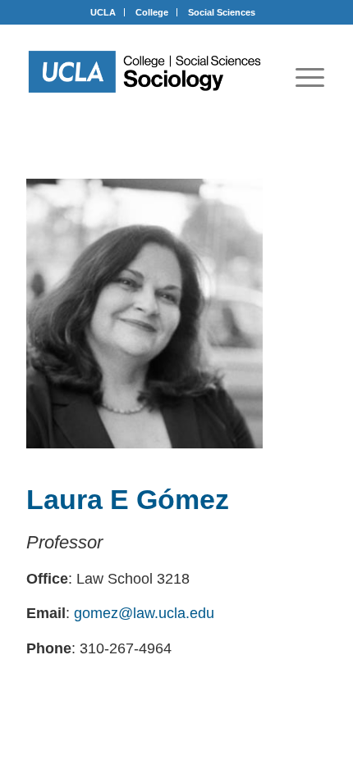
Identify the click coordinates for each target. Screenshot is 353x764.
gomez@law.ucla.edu (144, 613)
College (151, 12)
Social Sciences (221, 12)
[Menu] (309, 77)
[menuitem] (309, 77)
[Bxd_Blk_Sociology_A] (145, 71)
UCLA (103, 12)
